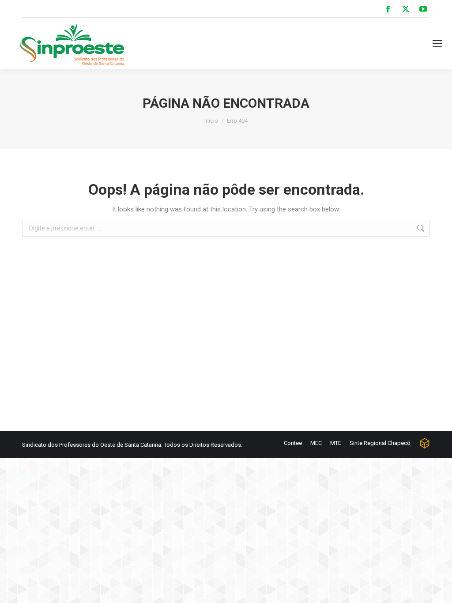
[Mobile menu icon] (437, 43)
